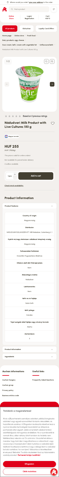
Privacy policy (7, 390)
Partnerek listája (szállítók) (29, 455)
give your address (36, 2)
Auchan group (7, 385)
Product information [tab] (13, 349)
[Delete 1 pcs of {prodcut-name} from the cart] (15, 177)
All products (9, 29)
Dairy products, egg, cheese (13, 40)
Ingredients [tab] (9, 357)
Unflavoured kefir (46, 45)
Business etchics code (10, 395)
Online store (19, 36)
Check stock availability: (14, 186)
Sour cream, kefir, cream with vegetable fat (19, 45)
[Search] (12, 9)
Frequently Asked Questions (43, 380)
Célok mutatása (29, 471)
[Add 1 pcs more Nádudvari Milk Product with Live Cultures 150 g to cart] (15, 174)
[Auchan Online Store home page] (4, 9)
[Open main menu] (54, 9)
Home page (6, 36)
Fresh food (31, 36)
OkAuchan (26, 29)
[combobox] (29, 9)
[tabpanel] (29, 276)
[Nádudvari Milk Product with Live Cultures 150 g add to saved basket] (52, 123)
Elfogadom (29, 464)
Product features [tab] (11, 206)
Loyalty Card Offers (46, 29)
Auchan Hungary (8, 380)
